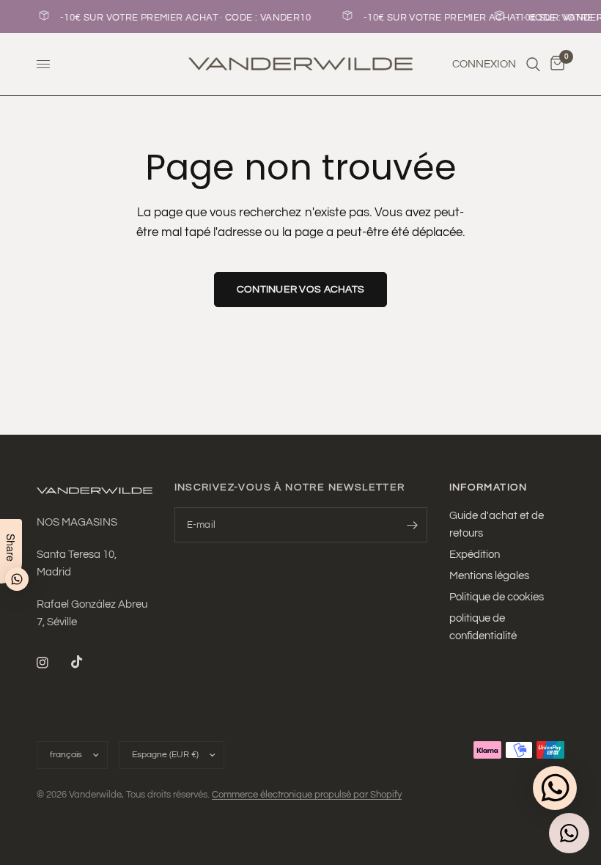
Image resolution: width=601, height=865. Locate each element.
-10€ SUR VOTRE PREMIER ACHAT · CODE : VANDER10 (334, 17)
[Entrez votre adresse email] (412, 524)
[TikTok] (87, 662)
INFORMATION (488, 487)
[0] (554, 64)
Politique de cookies (496, 597)
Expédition (474, 554)
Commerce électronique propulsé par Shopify (307, 794)
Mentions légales (489, 575)
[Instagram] (53, 663)
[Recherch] (533, 64)
